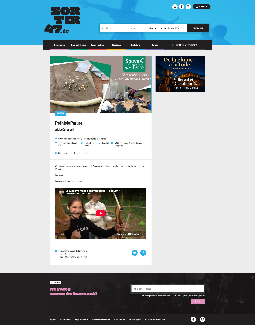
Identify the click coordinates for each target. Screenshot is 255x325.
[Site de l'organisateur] (135, 253)
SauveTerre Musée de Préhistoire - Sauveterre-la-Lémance (82, 139)
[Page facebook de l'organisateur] (143, 253)
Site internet (63, 153)
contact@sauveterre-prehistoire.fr (73, 256)
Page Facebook (80, 153)
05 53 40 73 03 (66, 254)
